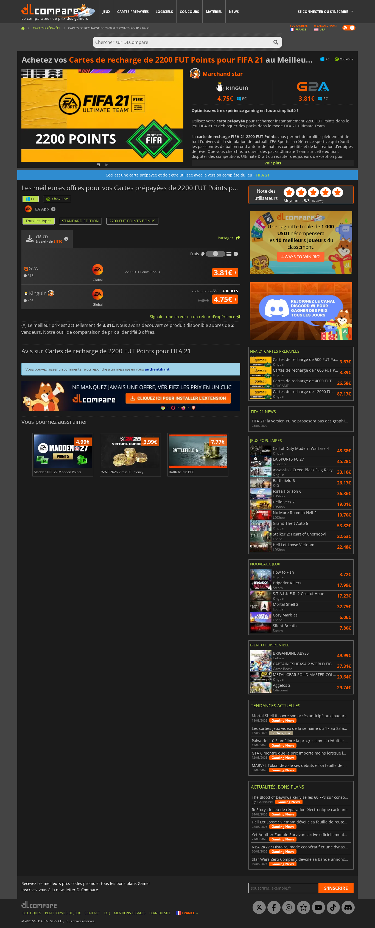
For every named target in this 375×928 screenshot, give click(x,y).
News (234, 11)
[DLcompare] (39, 904)
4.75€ (224, 299)
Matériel (214, 11)
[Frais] (215, 254)
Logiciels (164, 11)
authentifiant (157, 369)
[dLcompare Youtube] (317, 908)
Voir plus (272, 163)
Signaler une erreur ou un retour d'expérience (193, 316)
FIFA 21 (263, 175)
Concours (189, 11)
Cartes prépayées (133, 11)
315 (30, 275)
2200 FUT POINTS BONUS (132, 220)
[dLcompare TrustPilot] (302, 908)
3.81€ (224, 272)
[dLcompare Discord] (347, 908)
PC (33, 198)
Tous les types (39, 220)
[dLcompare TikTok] (332, 908)
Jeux (106, 11)
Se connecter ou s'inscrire (323, 11)
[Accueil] (22, 28)
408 (30, 300)
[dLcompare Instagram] (287, 908)
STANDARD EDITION (80, 220)
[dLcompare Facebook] (272, 908)
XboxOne (60, 198)
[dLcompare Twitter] (258, 908)
